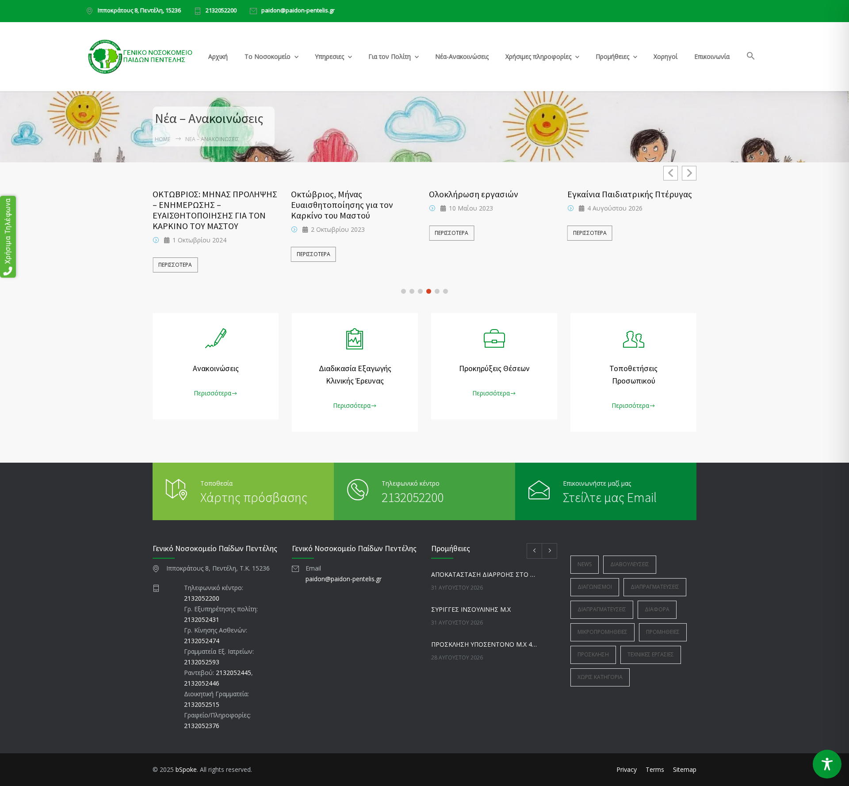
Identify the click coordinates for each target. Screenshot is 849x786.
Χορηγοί (665, 56)
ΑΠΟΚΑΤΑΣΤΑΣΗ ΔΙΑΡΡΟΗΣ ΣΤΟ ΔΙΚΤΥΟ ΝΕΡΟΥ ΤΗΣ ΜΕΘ (484, 574)
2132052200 (221, 11)
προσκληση (593, 654)
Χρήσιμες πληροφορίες (538, 56)
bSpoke (186, 769)
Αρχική (218, 56)
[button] (751, 57)
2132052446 (201, 683)
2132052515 (201, 704)
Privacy (626, 769)
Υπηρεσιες (329, 56)
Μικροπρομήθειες (602, 632)
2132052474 (201, 640)
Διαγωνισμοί (594, 586)
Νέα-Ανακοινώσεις (462, 56)
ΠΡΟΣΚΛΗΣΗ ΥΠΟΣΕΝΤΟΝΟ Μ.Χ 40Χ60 (484, 644)
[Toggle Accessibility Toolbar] (827, 764)
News (584, 564)
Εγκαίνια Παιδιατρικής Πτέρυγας (629, 194)
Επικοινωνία (712, 56)
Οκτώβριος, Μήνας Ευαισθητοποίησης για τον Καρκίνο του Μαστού (342, 205)
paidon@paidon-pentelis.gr (298, 11)
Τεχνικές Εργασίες (650, 654)
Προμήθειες (612, 56)
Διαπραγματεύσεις (655, 586)
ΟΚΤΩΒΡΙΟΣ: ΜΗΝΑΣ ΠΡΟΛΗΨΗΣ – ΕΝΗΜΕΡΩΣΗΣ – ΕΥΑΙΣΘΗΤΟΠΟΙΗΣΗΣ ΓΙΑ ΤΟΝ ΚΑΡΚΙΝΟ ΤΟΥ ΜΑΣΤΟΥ (215, 210)
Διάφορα (657, 609)
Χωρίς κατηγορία (600, 677)
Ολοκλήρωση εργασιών (473, 194)
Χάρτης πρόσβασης (253, 497)
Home (162, 139)
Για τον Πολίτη (389, 56)
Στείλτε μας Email (610, 497)
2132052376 (201, 725)
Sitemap (684, 769)
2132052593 (201, 662)
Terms (655, 769)
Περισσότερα (175, 264)
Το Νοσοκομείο (268, 56)
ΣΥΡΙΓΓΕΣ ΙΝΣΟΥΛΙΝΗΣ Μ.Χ (471, 609)
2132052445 (233, 672)
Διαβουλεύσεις (629, 564)
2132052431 (201, 619)
